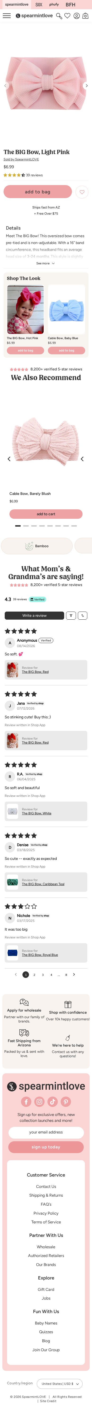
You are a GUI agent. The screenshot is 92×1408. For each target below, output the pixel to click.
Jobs (46, 1298)
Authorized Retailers (46, 1255)
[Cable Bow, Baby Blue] (66, 309)
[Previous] (9, 459)
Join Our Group (46, 1349)
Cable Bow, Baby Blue (63, 338)
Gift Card (46, 1289)
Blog (46, 1340)
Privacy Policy (46, 1213)
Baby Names (46, 1323)
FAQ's (46, 1204)
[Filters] (71, 616)
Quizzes (46, 1331)
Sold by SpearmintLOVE (21, 159)
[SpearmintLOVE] (16, 4)
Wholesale (46, 1246)
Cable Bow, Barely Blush (30, 494)
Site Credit (48, 1401)
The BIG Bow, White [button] (36, 813)
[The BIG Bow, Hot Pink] (25, 309)
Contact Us (46, 1186)
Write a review (34, 615)
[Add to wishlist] (81, 192)
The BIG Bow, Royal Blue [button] (40, 955)
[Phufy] (54, 4)
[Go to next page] (75, 974)
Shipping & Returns (46, 1195)
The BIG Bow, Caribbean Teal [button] (43, 884)
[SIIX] (39, 4)
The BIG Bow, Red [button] (35, 672)
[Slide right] (87, 86)
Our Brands (46, 1264)
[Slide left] (5, 86)
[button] (59, 15)
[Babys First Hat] (70, 4)
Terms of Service (46, 1222)
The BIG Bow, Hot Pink (22, 338)
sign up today (46, 1147)
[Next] (82, 459)
